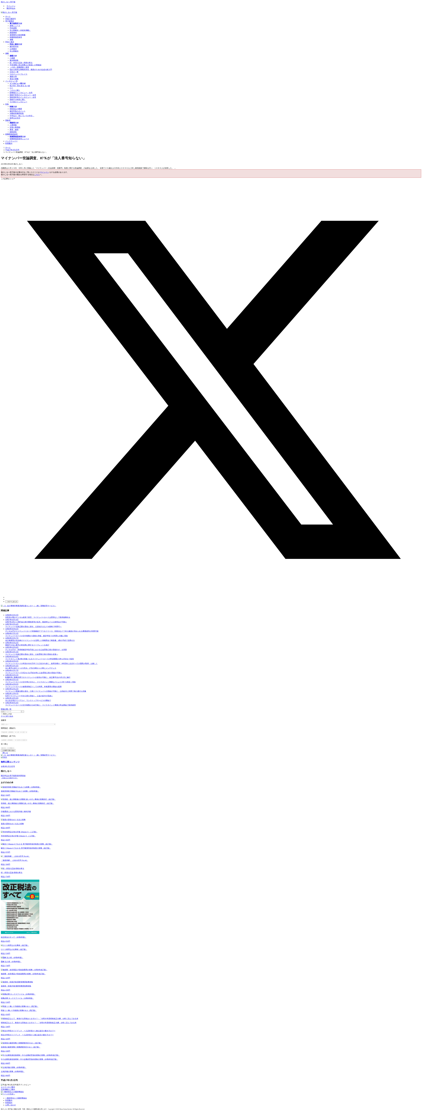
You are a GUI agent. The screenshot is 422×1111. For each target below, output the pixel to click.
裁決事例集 (14, 60)
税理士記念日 (15, 118)
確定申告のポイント (17, 111)
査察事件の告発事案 (17, 35)
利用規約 (8, 1103)
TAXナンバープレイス (18, 74)
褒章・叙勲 (14, 130)
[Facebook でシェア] (6, 599)
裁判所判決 (14, 46)
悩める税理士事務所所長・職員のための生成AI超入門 (31, 69)
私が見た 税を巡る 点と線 (20, 86)
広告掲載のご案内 (8, 1089)
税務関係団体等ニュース (19, 139)
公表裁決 (13, 49)
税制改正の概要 (16, 109)
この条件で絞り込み (8, 750)
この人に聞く (15, 90)
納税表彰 (13, 132)
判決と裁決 (9, 42)
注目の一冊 (14, 72)
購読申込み (11, 8)
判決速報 (13, 28)
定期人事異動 (15, 127)
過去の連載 (14, 79)
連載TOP (13, 56)
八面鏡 (12, 58)
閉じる (5, 753)
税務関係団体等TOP (18, 136)
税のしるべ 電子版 (8, 2)
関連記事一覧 (6, 709)
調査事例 (13, 33)
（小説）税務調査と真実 (19, 67)
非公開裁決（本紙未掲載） (20, 30)
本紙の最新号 (10, 19)
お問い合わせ (10, 1105)
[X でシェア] (213, 597)
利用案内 (8, 143)
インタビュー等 (11, 81)
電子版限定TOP (16, 23)
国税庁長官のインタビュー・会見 (23, 95)
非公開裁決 (14, 51)
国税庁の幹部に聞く (17, 100)
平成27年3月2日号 (12, 150)
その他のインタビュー (18, 102)
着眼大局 (13, 76)
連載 (11, 39)
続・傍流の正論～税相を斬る (21, 63)
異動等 (8, 120)
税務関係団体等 (16, 37)
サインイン (11, 6)
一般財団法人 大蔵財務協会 (16, 1098)
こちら (37, 175)
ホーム (8, 16)
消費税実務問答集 (17, 113)
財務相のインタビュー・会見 (21, 93)
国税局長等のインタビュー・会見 (23, 97)
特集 (7, 104)
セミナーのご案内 (8, 1087)
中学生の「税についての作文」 (22, 116)
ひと (11, 88)
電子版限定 (9, 21)
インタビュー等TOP (18, 83)
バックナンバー (11, 141)
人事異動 (13, 125)
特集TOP (13, 106)
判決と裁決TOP (16, 44)
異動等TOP (14, 123)
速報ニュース (15, 26)
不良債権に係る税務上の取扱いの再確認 (25, 65)
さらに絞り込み (7, 716)
